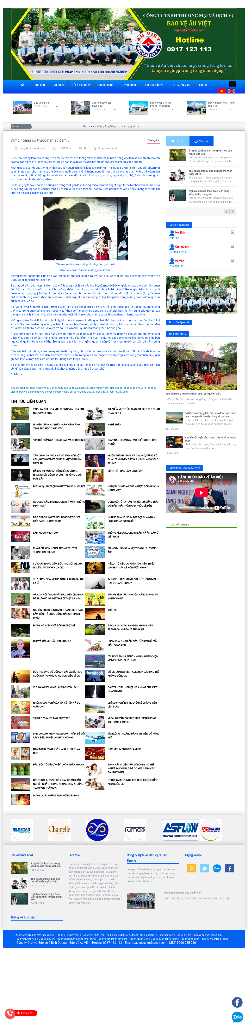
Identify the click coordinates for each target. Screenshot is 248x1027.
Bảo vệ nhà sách (190, 939)
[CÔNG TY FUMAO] (97, 829)
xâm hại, (114, 391)
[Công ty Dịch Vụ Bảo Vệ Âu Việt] (124, 43)
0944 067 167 (176, 237)
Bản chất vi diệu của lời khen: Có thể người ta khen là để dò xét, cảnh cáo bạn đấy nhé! (131, 768)
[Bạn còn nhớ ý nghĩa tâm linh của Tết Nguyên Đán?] (201, 366)
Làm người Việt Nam (45, 532)
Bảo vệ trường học (26, 939)
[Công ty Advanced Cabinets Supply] (173, 829)
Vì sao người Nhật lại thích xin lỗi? (55, 687)
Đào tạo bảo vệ (153, 85)
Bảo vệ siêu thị (47, 939)
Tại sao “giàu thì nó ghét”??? (51, 718)
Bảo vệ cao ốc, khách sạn (208, 935)
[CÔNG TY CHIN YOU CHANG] (59, 829)
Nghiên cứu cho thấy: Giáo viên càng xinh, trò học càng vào (209, 193)
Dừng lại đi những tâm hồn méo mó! (56, 795)
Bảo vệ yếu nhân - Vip (93, 935)
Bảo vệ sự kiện (42, 102)
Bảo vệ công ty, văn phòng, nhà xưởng (160, 104)
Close (14, 81)
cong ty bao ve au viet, (41, 387)
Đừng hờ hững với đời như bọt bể (54, 625)
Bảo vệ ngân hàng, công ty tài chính (77, 939)
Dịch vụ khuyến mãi (68, 935)
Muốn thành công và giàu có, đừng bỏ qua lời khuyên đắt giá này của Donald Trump (133, 459)
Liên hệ (202, 85)
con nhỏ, (24, 387)
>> (56, 106)
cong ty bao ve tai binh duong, (106, 387)
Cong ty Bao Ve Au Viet (32, 148)
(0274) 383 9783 (178, 252)
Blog (101, 148)
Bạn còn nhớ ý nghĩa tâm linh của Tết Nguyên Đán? (193, 393)
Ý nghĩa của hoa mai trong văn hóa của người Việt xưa (46, 864)
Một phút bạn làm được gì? (125, 470)
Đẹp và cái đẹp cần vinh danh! (52, 640)
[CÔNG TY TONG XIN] (211, 829)
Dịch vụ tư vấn (165, 935)
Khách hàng (105, 85)
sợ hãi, (77, 391)
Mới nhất (203, 141)
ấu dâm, (123, 391)
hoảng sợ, (67, 391)
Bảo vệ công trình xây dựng (113, 939)
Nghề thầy (114, 424)
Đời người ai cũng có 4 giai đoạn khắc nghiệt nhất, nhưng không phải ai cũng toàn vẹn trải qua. (58, 784)
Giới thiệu (59, 85)
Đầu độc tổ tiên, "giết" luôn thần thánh (58, 764)
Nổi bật (180, 141)
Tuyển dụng (128, 85)
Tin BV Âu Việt (180, 85)
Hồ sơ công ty (81, 85)
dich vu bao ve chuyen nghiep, (44, 391)
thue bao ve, (88, 391)
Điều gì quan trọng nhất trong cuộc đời (59, 486)
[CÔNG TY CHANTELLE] (22, 829)
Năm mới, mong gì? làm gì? (124, 749)
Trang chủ (38, 85)
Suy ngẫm (153, 140)
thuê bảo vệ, (102, 391)
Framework (111, 148)
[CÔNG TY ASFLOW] (143, 829)
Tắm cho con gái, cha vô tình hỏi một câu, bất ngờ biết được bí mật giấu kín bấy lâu (57, 459)
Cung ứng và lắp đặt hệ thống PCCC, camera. (131, 935)
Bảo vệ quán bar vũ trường (165, 939)
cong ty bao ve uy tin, (135, 387)
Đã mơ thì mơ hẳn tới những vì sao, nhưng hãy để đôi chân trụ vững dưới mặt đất (57, 474)
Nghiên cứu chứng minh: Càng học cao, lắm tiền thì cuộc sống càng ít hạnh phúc (58, 614)
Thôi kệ (112, 610)
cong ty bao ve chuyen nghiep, (72, 387)
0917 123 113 (176, 266)
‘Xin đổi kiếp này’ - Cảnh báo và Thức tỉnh (59, 440)
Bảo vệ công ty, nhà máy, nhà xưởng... (35, 935)
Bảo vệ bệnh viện (139, 939)
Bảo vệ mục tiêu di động (215, 939)
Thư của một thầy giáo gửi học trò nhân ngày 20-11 (94, 126)
